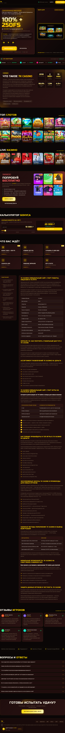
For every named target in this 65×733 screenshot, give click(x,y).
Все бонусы (23, 48)
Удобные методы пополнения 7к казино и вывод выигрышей (8, 308)
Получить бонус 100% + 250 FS (32, 711)
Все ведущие (60, 150)
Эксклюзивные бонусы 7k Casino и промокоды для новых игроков (8, 303)
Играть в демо (9, 199)
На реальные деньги (11, 203)
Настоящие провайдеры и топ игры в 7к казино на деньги (8, 299)
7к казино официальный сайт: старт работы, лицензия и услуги (8, 281)
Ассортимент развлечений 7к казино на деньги (8, 290)
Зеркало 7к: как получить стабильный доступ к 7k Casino (8, 285)
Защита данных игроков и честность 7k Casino (8, 317)
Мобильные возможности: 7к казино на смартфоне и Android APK (8, 313)
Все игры (61, 115)
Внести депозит (49, 229)
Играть (18, 729)
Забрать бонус (8, 48)
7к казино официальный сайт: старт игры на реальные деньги (8, 294)
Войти (51, 2)
